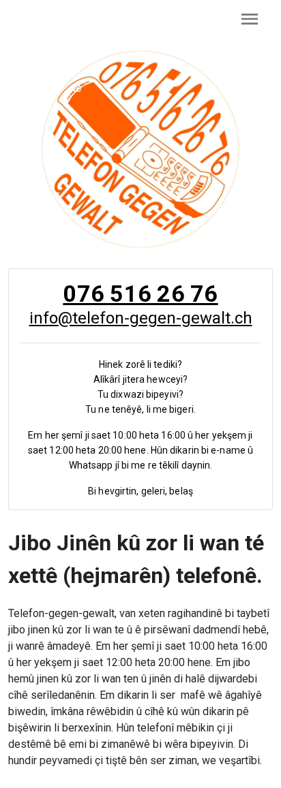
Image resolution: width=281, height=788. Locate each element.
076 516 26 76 (140, 293)
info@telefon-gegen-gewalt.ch (140, 318)
